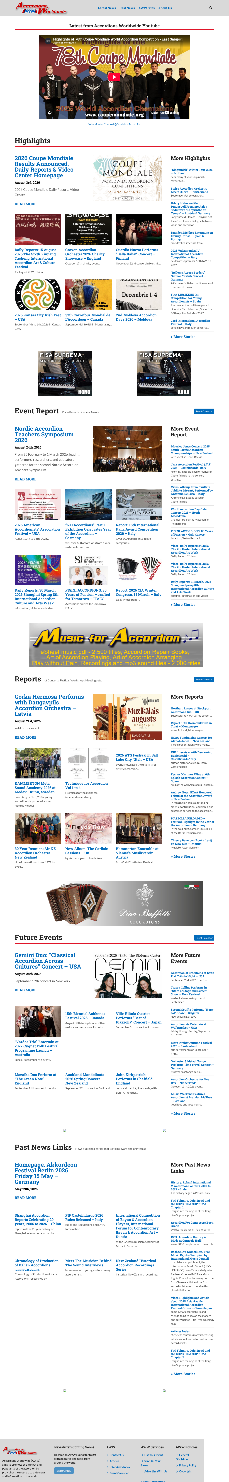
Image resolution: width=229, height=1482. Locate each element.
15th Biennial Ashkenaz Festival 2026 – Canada (85, 1015)
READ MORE (25, 204)
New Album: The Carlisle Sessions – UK (86, 850)
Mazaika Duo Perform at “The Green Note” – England (35, 1078)
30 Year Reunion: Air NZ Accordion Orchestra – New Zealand (35, 852)
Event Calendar (204, 411)
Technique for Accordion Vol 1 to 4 (86, 785)
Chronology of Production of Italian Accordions (37, 1262)
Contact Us (116, 1454)
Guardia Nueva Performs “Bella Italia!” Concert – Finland (137, 254)
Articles (114, 1461)
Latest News (107, 8)
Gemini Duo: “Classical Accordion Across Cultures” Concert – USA (48, 960)
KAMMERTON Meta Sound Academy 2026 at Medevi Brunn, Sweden (35, 787)
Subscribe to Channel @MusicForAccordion (114, 124)
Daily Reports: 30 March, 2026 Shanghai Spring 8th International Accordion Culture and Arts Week (37, 596)
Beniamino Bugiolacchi (27, 1269)
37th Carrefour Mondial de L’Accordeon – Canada (87, 317)
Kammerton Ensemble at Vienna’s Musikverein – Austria (137, 852)
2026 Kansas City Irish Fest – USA (38, 317)
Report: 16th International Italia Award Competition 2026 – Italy (137, 529)
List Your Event (153, 1454)
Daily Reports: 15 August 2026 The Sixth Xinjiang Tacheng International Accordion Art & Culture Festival (35, 258)
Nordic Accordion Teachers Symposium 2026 (44, 434)
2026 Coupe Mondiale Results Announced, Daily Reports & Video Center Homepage (44, 166)
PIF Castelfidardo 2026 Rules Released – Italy (84, 1217)
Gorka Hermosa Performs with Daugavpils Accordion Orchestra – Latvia (49, 705)
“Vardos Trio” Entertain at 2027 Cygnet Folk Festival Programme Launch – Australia (37, 1048)
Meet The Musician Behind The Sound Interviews (88, 1262)
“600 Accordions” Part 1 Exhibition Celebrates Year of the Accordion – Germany (88, 531)
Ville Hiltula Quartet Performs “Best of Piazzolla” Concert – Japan (139, 1017)
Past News (127, 8)
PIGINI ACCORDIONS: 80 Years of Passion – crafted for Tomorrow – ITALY (87, 594)
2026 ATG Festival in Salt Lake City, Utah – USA (137, 757)
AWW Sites (146, 8)
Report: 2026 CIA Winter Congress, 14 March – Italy (139, 592)
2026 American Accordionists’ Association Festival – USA (37, 529)
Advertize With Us (155, 1471)
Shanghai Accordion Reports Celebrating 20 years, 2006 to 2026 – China (38, 1219)
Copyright (185, 1471)
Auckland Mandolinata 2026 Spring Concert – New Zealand (84, 1078)
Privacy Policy (187, 1465)
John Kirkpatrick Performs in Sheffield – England (136, 1078)
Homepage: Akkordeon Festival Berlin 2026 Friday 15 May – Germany (46, 1173)
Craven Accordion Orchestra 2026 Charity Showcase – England (85, 254)
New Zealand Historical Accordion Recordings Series (136, 1265)
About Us (165, 8)
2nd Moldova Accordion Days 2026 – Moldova (136, 317)
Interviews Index (119, 1467)
